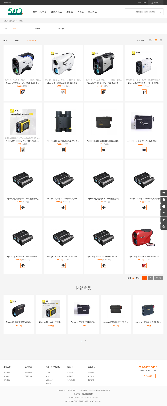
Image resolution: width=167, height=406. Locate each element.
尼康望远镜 (71, 380)
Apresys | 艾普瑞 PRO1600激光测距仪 (104, 199)
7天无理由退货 (70, 390)
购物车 (155, 2)
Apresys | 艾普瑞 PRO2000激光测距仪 (144, 199)
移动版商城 (7, 3)
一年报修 (60, 390)
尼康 (146, 12)
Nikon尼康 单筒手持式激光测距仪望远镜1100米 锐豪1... (28, 322)
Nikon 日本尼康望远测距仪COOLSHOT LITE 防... (67, 83)
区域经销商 (28, 373)
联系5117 (49, 373)
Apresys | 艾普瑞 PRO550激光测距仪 (144, 256)
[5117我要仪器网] (15, 11)
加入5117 (49, 376)
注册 (144, 3)
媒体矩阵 (70, 376)
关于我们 (49, 384)
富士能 (152, 12)
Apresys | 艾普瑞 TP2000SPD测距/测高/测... (65, 256)
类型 (21, 21)
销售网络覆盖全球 (103, 390)
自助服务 (7, 376)
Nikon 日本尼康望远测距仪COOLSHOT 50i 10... (106, 83)
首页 (5, 21)
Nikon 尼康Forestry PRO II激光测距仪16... (23, 141)
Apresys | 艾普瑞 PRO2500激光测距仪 (23, 256)
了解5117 (49, 380)
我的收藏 (91, 376)
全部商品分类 (39, 12)
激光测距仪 (13, 21)
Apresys (139, 12)
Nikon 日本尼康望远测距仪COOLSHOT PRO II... (26, 83)
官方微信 (70, 373)
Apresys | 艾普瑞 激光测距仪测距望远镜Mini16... (107, 141)
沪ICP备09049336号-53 (89, 398)
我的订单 (91, 380)
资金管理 (91, 373)
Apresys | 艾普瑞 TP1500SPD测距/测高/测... (105, 256)
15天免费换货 (82, 390)
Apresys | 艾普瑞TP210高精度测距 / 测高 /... (145, 141)
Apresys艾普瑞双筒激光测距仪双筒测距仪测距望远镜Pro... (70, 141)
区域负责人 (28, 376)
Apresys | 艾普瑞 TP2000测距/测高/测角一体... (66, 199)
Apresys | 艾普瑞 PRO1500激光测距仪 (23, 199)
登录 (139, 3)
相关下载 (7, 373)
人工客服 (148, 376)
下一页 (158, 278)
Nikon (37, 29)
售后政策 (7, 380)
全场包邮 (92, 390)
